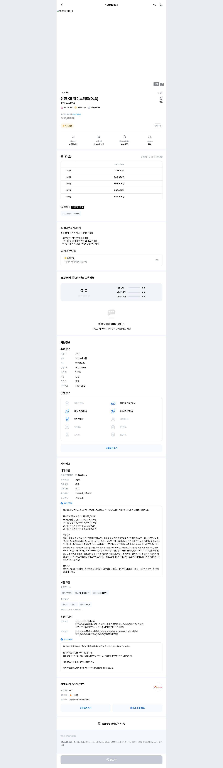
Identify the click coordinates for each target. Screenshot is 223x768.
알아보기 (158, 126)
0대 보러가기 (85, 708)
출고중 (113, 759)
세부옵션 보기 (111, 448)
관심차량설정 (154, 5)
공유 (160, 102)
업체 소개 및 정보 (137, 708)
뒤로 (62, 5)
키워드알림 (161, 5)
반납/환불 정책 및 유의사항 (113, 723)
